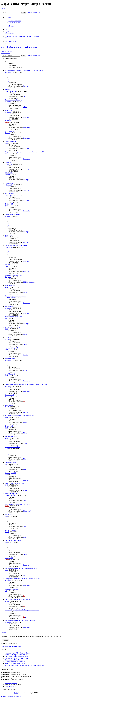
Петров (25, 412)
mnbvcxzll (8, 195)
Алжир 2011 (9, 235)
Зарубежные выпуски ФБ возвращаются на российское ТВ (24, 70)
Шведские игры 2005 (12, 493)
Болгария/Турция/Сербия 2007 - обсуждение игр (21, 568)
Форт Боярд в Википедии (13, 540)
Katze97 (25, 381)
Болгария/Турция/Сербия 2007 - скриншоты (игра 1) (22, 610)
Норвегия (8, 121)
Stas (6, 153)
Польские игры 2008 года (13, 100)
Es (24, 402)
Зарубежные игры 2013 (12, 447)
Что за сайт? (9, 514)
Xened (7, 339)
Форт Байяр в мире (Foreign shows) (19, 47)
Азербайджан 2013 (11, 436)
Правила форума (6, 51)
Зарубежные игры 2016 (12, 327)
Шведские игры (10, 358)
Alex (6, 570)
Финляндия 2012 (10, 462)
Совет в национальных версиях (15, 296)
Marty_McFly (27, 511)
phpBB (16, 693)
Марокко (7, 265)
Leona (25, 490)
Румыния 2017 (9, 183)
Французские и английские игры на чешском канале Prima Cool (26, 384)
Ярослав (7, 216)
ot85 (24, 107)
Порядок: (47, 636)
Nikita (6, 237)
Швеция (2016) (9, 285)
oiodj (6, 143)
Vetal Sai (9, 164)
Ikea (6, 318)
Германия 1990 (9, 395)
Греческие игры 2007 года (13, 275)
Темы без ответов (10, 41)
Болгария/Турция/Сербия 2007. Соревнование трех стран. (24, 620)
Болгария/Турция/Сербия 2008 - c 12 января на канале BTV (24, 578)
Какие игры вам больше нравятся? (16, 245)
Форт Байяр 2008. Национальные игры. (18, 599)
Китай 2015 (8, 337)
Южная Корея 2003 (11, 141)
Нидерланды (9, 405)
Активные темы (10, 43)
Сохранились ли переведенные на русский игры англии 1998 (25, 152)
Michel (25, 459)
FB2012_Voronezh (29, 282)
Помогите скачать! (11, 530)
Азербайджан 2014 (11, 374)
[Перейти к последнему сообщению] (29, 86)
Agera (6, 438)
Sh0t (6, 591)
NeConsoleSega (11, 91)
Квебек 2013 (9, 426)
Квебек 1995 (9, 204)
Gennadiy (8, 601)
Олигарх (26, 86)
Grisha (7, 122)
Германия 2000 (9, 131)
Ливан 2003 (8, 110)
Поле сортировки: (24, 636)
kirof (6, 464)
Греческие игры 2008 (12, 589)
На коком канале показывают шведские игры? (20, 415)
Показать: (5, 636)
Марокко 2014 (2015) (11, 348)
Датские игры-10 (10, 193)
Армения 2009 (9, 306)
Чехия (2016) (9, 173)
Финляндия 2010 (10, 473)
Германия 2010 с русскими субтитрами (17, 504)
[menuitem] (15, 21)
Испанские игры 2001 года (13, 317)
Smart (6, 266)
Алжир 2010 (9, 558)
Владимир (8, 72)
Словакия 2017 (9, 162)
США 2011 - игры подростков (14, 483)
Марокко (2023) (10, 89)
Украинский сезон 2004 (12, 214)
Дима (6, 206)
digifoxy (25, 96)
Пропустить (5, 8)
